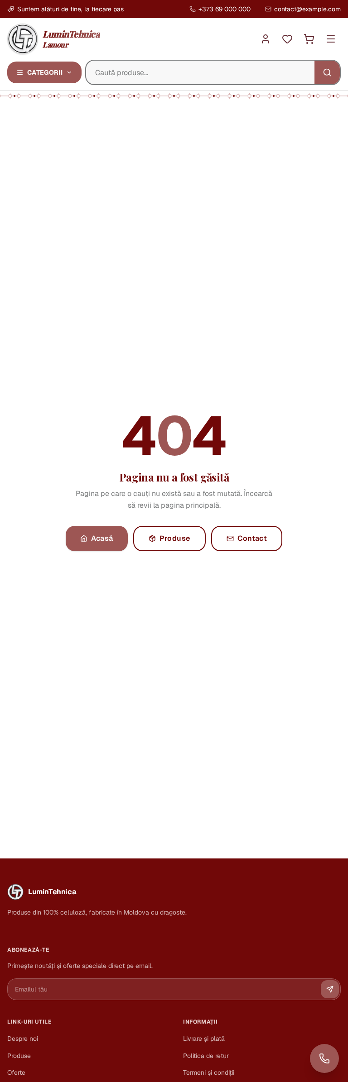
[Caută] (327, 72)
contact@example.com (307, 9)
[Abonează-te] (330, 989)
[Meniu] (331, 39)
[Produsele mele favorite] (287, 39)
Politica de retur (206, 1056)
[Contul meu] (266, 39)
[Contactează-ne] (324, 1058)
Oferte (16, 1072)
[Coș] (309, 39)
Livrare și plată (204, 1038)
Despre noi (22, 1038)
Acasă (102, 538)
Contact (252, 538)
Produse (175, 538)
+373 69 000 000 (224, 9)
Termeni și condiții (208, 1072)
